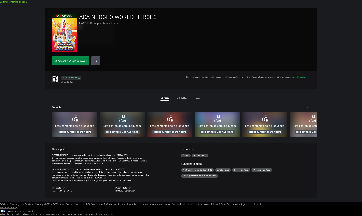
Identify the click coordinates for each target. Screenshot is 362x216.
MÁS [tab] (198, 97)
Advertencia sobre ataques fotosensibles (151, 204)
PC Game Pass (7, 204)
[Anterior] (301, 107)
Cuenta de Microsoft (182, 204)
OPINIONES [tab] (181, 97)
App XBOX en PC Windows (52, 204)
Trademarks (92, 214)
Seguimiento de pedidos (252, 204)
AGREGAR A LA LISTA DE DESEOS (72, 60)
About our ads (106, 214)
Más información (298, 77)
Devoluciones (233, 204)
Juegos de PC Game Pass (27, 204)
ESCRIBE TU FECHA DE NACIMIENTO (74, 132)
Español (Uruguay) (9, 207)
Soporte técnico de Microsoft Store (209, 204)
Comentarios (97, 204)
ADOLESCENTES (70, 78)
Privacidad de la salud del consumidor (18, 214)
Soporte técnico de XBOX (78, 204)
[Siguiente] (307, 107)
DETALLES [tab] (165, 97)
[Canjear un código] (95, 60)
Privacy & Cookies (64, 214)
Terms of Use (80, 214)
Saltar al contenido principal (13, 1)
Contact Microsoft (46, 214)
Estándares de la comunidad (118, 204)
